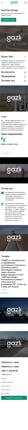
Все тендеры (4, 293)
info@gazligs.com (6, 374)
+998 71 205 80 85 (9, 370)
